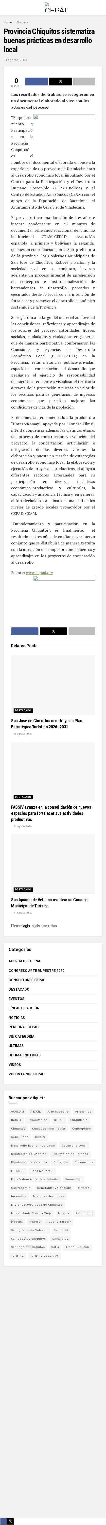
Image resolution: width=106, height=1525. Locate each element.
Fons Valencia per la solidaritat (35, 1179)
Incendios (19, 1196)
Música (63, 1213)
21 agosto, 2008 (15, 60)
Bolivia (16, 1120)
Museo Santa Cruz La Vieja (31, 1213)
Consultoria (20, 1137)
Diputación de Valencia (29, 1162)
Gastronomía (21, 1188)
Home (8, 22)
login (26, 926)
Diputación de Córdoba (70, 1154)
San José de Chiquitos (28, 1238)
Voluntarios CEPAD (27, 1074)
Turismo (17, 1255)
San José (61, 1230)
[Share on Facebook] (36, 81)
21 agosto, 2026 (22, 913)
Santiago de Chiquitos (28, 1247)
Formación (73, 1179)
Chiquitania (79, 1120)
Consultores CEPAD (27, 980)
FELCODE (17, 1171)
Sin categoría (21, 1036)
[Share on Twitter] (60, 81)
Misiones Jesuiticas (48, 1196)
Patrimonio (84, 1213)
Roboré (34, 1221)
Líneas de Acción (24, 1008)
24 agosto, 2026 (22, 826)
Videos (15, 1065)
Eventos (16, 999)
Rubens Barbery (59, 1221)
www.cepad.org (39, 572)
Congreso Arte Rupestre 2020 (36, 971)
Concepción (81, 1128)
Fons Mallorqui (42, 1171)
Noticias (22, 22)
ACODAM (17, 1111)
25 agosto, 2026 (22, 734)
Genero (83, 1188)
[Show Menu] (6, 7)
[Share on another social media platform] (84, 81)
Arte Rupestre (58, 1111)
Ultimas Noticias (25, 1055)
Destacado (23, 710)
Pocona (17, 1221)
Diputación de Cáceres (28, 1154)
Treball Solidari (77, 1247)
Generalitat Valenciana (54, 1188)
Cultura (40, 1137)
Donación (60, 1162)
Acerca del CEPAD (25, 961)
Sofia (55, 1247)
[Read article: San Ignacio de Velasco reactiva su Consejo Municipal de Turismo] (53, 864)
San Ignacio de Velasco (29, 1230)
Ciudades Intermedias (49, 1128)
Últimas (16, 1046)
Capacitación (38, 1120)
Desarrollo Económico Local (33, 1145)
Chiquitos (18, 1128)
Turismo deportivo (44, 1255)
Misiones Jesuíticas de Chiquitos (37, 1204)
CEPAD (59, 1120)
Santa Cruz (60, 1238)
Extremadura (84, 1162)
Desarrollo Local (74, 1145)
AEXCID (36, 1111)
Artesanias (83, 1111)
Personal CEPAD (24, 1027)
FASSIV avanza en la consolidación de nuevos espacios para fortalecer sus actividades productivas (51, 813)
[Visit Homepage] (56, 7)
